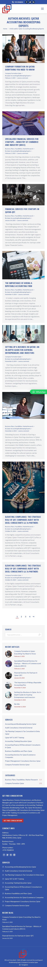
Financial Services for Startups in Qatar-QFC (22, 211)
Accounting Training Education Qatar (18, 883)
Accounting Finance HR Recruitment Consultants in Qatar (23, 888)
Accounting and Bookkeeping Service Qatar (20, 867)
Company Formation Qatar (13, 73)
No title (17, 704)
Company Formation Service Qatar (17, 905)
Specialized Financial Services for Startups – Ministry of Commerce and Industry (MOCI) (21, 142)
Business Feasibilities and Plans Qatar (18, 893)
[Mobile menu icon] (42, 8)
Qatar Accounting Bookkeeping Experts (23, 22)
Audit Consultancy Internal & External (18, 871)
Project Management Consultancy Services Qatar (22, 901)
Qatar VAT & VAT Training (14, 879)
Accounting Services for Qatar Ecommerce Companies (24, 897)
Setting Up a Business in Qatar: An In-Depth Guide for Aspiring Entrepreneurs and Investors (22, 350)
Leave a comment (22, 78)
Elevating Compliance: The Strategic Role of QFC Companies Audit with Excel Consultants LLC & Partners (23, 519)
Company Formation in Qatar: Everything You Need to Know (20, 68)
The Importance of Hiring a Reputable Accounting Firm (18, 285)
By (18, 76)
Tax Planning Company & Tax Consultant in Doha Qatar (24, 875)
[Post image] (8, 654)
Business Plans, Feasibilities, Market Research (19, 149)
